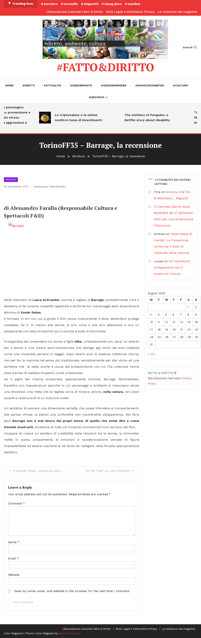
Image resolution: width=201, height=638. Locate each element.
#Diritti (28, 85)
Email (13, 558)
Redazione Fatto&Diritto (50, 186)
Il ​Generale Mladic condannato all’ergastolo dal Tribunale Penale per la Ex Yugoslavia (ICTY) (41, 470)
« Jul (151, 354)
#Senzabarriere (113, 85)
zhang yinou (113, 4)
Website (13, 575)
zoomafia (71, 4)
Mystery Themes (69, 633)
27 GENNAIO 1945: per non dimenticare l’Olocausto (173, 219)
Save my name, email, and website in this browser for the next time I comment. (72, 591)
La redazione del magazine (177, 12)
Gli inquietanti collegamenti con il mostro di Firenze (172, 267)
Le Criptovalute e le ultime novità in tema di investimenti (74, 117)
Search (188, 47)
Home (9, 85)
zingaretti (91, 4)
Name (13, 542)
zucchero (51, 4)
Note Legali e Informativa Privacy (130, 12)
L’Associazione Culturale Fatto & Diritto (74, 12)
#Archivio (96, 97)
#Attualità (52, 85)
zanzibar (134, 4)
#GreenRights (81, 85)
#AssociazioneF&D (149, 85)
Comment (16, 503)
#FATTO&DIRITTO (105, 67)
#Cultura (180, 85)
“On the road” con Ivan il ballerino (107, 470)
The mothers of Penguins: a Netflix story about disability (144, 117)
